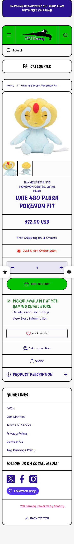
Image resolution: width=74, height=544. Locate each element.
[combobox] (37, 50)
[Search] (6, 50)
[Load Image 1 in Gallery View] (9, 168)
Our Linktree (16, 416)
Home (10, 85)
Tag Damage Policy (21, 450)
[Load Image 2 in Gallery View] (25, 168)
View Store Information (30, 318)
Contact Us (15, 441)
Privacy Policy (17, 433)
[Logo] (37, 35)
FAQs (10, 408)
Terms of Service (19, 425)
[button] (65, 35)
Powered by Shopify (51, 506)
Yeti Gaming (28, 506)
